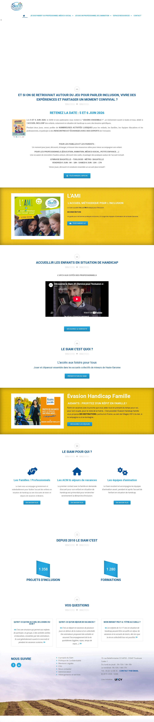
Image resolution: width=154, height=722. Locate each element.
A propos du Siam (65, 657)
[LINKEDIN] (19, 665)
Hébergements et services (69, 674)
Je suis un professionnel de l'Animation (92, 16)
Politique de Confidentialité (69, 660)
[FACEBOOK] (13, 665)
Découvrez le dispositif (77, 329)
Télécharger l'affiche (78, 176)
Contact (137, 16)
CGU (60, 666)
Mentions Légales (66, 663)
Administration (64, 672)
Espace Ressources (121, 16)
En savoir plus (32, 503)
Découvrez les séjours (80, 424)
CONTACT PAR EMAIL (129, 671)
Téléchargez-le (79, 223)
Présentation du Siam (77, 376)
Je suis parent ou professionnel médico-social (50, 16)
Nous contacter (64, 669)
